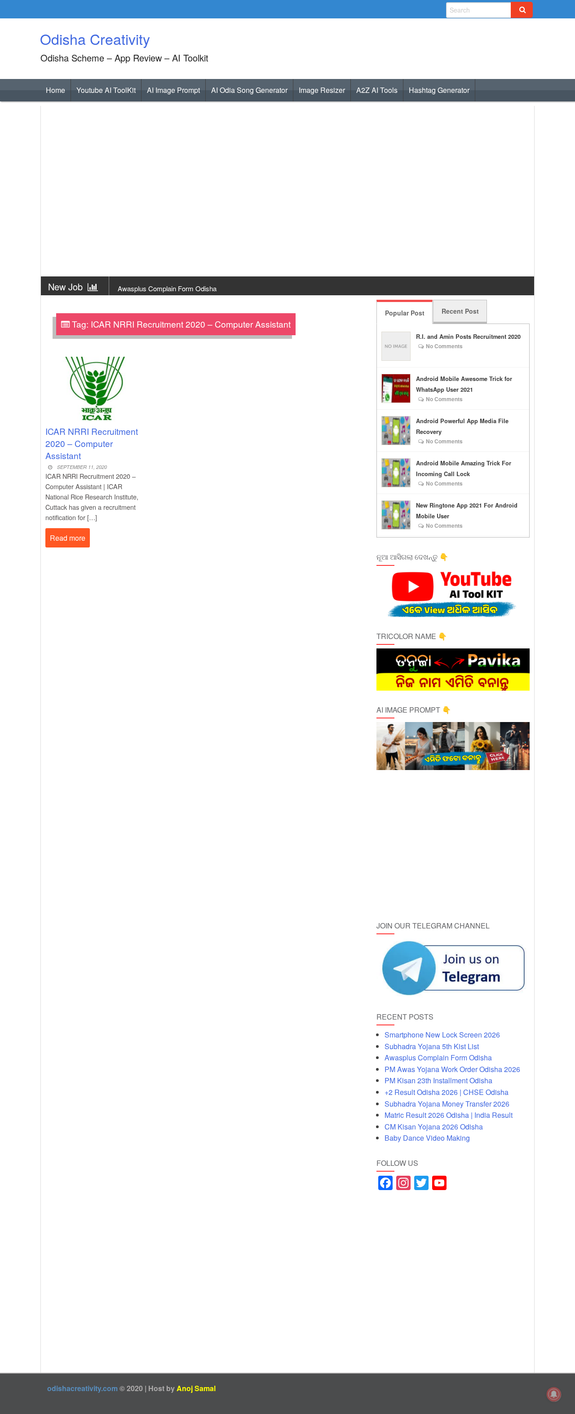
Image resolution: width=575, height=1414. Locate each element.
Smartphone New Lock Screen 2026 (442, 1034)
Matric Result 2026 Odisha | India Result (449, 1115)
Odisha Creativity (95, 38)
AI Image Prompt (173, 90)
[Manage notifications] (554, 1394)
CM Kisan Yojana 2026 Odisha (434, 1126)
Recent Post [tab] (460, 310)
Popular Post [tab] (405, 312)
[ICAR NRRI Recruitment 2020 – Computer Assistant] (95, 386)
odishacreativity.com (82, 1388)
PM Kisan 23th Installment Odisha (438, 1080)
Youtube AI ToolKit (106, 90)
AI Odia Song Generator (249, 90)
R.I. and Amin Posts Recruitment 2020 (468, 337)
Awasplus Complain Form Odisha (167, 288)
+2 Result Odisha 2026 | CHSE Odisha (447, 1092)
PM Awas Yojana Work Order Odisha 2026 (452, 1069)
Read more (67, 538)
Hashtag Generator (439, 90)
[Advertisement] (287, 191)
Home (55, 90)
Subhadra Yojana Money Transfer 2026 (447, 1104)
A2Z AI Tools (377, 90)
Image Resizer (322, 90)
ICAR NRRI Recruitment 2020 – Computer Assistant (91, 443)
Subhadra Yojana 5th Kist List (432, 1046)
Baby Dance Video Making (427, 1138)
